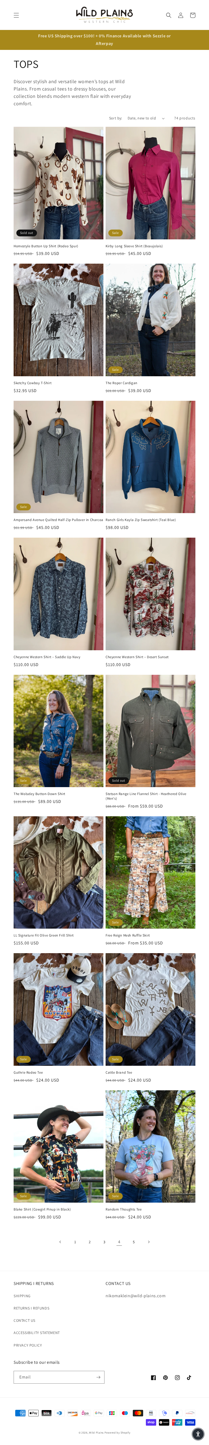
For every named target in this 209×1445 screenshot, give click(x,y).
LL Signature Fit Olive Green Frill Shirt (44, 935)
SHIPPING (22, 1295)
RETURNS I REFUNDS (31, 1308)
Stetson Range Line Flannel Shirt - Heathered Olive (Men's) (146, 796)
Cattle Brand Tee (119, 1072)
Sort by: (115, 118)
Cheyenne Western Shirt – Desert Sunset (137, 657)
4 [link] (119, 1242)
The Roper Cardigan (121, 383)
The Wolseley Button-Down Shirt (39, 794)
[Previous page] (60, 1242)
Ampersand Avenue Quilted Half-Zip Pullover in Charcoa (58, 520)
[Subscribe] (98, 1377)
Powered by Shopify (117, 1432)
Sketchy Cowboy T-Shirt (32, 383)
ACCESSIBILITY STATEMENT (37, 1332)
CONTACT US (24, 1320)
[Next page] (149, 1242)
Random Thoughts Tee (124, 1209)
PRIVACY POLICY (28, 1345)
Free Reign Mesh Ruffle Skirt (128, 935)
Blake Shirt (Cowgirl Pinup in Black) (42, 1209)
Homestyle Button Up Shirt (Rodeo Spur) (46, 246)
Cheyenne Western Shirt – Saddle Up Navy (47, 657)
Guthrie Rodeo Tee (28, 1072)
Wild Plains (96, 1432)
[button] (16, 15)
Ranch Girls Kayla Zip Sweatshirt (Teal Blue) (141, 520)
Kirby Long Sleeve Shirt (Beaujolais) (134, 246)
